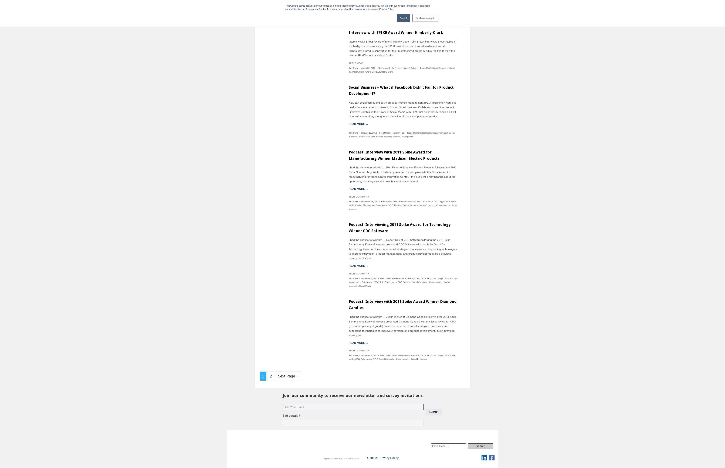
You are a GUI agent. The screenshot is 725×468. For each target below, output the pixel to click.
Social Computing (440, 68)
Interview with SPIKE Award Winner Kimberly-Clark (396, 32)
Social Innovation (440, 133)
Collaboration (425, 133)
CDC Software (404, 282)
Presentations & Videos (409, 201)
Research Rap (397, 133)
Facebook (492, 457)
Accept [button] (403, 17)
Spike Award (365, 72)
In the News (394, 68)
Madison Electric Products (406, 205)
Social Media (365, 286)
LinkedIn (484, 457)
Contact (372, 457)
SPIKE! (375, 72)
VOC (391, 205)
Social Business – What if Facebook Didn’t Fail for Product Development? (401, 90)
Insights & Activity (409, 68)
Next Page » (288, 376)
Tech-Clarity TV (429, 201)
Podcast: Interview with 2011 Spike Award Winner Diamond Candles (403, 304)
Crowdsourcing (443, 205)
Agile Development (388, 282)
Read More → (358, 124)
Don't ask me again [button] (425, 17)
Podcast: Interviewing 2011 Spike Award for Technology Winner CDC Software (400, 227)
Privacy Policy (389, 457)
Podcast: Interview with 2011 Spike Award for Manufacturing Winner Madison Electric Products (394, 155)
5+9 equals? (291, 415)
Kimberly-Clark (386, 72)
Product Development (403, 137)
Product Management (365, 205)
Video (395, 201)
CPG (357, 359)
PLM (373, 137)
